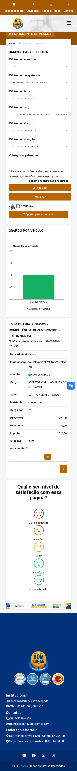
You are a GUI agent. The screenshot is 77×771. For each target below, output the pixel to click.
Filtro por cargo (21, 107)
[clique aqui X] (43, 755)
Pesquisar (41, 187)
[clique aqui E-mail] (24, 755)
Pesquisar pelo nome (24, 155)
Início (12, 43)
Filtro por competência (25, 75)
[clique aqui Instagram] (52, 755)
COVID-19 (27, 206)
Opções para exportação (39, 214)
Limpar (41, 196)
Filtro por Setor (20, 91)
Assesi (25, 765)
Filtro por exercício (23, 59)
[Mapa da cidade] (38, 628)
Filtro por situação (23, 139)
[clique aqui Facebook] (33, 755)
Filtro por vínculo (22, 123)
